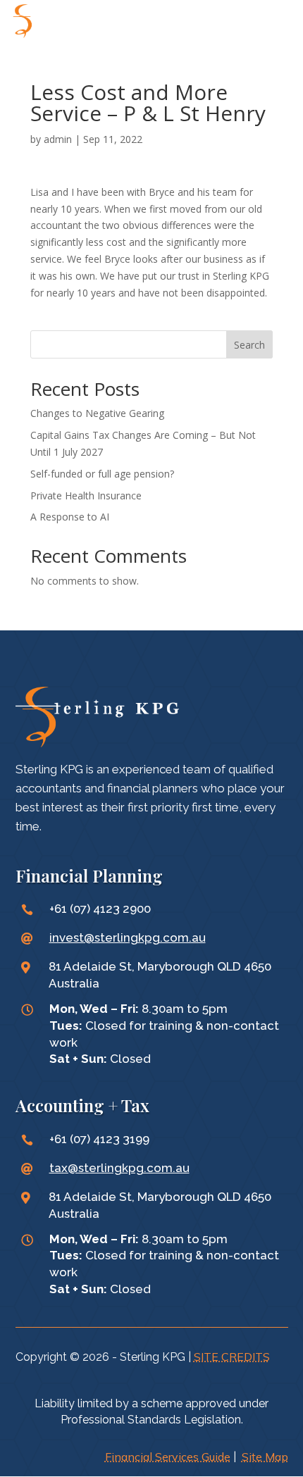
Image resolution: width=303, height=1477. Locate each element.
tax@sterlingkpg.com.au (119, 1168)
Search (249, 344)
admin (58, 139)
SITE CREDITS (232, 1357)
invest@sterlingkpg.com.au (127, 937)
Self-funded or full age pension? (102, 473)
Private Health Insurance (86, 495)
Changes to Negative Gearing (97, 413)
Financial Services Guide (167, 1457)
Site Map (265, 1457)
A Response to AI (69, 516)
